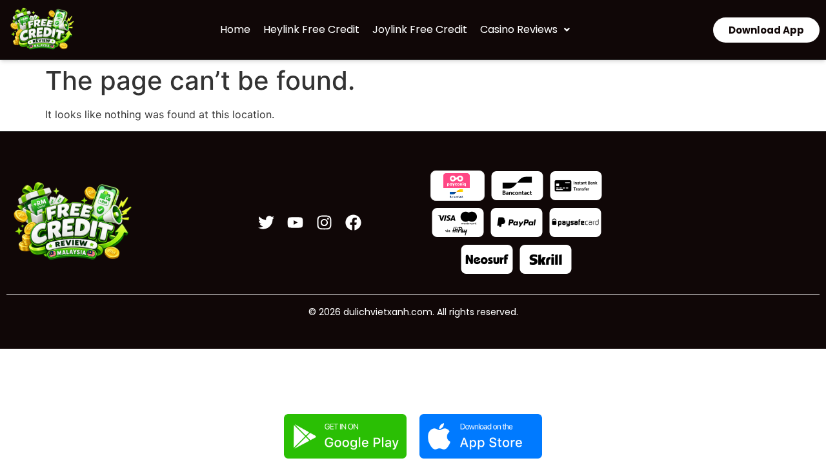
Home (235, 29)
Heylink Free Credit (311, 29)
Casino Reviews (519, 29)
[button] (525, 29)
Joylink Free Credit (419, 29)
